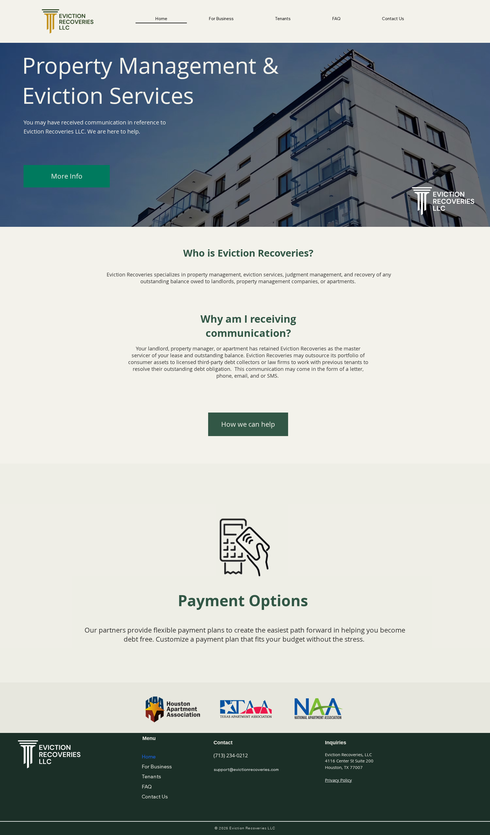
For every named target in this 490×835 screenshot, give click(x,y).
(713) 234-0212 (231, 755)
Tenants (151, 776)
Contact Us (155, 796)
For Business (157, 766)
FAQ (147, 786)
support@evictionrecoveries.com (246, 769)
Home (149, 756)
